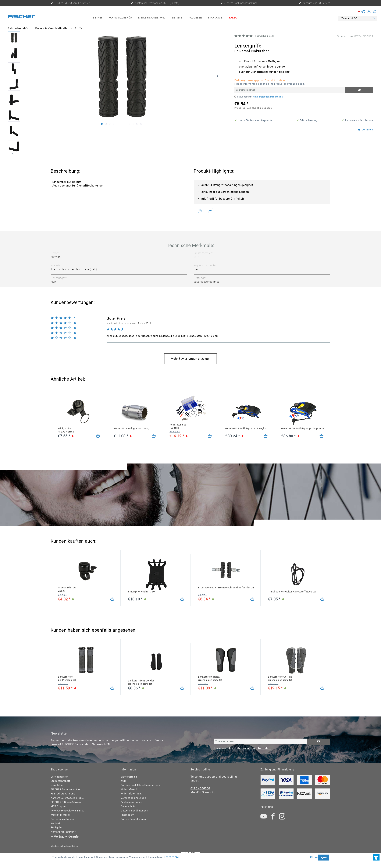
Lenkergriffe (67, 678)
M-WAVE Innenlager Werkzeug (132, 428)
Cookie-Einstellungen (133, 819)
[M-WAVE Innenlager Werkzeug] (135, 411)
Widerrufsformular (132, 793)
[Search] (373, 18)
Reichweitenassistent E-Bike (67, 810)
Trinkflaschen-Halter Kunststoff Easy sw (292, 591)
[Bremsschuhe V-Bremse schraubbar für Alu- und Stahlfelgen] (252, 599)
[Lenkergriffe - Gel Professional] (112, 688)
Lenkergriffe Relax (210, 678)
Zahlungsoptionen (131, 802)
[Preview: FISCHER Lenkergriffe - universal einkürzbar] (14, 37)
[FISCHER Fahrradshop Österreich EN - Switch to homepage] (21, 17)
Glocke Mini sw (67, 589)
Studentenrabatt (60, 781)
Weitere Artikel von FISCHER (212, 211)
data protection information (268, 96)
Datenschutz (128, 806)
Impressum (127, 814)
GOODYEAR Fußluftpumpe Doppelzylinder (302, 428)
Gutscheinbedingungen (134, 810)
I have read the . (260, 96)
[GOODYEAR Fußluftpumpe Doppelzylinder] (302, 411)
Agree (323, 857)
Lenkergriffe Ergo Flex (141, 682)
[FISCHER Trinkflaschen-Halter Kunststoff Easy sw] (296, 574)
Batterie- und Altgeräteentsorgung (141, 785)
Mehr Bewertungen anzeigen (190, 358)
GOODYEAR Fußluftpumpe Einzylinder (246, 428)
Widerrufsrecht (129, 789)
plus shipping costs (262, 108)
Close (314, 857)
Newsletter (57, 785)
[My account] (369, 11)
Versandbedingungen (133, 798)
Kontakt (55, 823)
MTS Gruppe (58, 806)
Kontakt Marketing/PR (64, 831)
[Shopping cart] (375, 11)
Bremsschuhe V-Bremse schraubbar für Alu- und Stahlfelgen (226, 587)
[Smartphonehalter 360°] (182, 599)
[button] (376, 857)
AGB (123, 781)
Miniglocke (66, 430)
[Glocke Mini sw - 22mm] (112, 599)
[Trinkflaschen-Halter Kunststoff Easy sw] (322, 599)
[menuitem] (98, 18)
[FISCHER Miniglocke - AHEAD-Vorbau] (79, 411)
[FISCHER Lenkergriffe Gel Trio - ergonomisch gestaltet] (296, 659)
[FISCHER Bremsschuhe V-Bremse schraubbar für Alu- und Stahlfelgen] (226, 570)
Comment (367, 129)
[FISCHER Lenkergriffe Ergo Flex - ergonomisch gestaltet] (156, 663)
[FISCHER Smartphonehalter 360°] (156, 574)
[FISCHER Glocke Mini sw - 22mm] (86, 570)
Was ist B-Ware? (60, 814)
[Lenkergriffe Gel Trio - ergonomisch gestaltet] (322, 688)
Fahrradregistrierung (63, 793)
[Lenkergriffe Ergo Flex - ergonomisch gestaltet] (182, 688)
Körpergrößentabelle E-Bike (67, 798)
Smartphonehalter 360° (142, 591)
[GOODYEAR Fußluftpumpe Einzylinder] (246, 411)
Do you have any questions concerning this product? (202, 211)
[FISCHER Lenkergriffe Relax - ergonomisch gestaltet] (226, 659)
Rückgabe (56, 827)
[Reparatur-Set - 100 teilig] (210, 436)
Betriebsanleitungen (63, 819)
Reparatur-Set (178, 426)
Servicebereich (59, 776)
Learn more (171, 857)
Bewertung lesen (264, 36)
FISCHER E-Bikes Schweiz (66, 802)
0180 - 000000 (200, 788)
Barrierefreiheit (130, 776)
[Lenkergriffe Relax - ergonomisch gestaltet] (252, 688)
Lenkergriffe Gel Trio (280, 678)
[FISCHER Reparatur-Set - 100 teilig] (191, 407)
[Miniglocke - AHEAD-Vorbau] (98, 436)
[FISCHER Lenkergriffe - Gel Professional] (86, 659)
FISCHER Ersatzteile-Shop (66, 789)
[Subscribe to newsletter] (318, 742)
